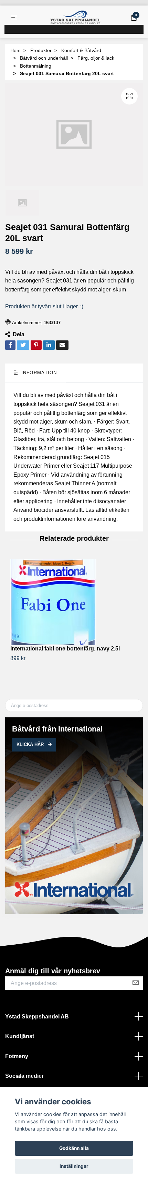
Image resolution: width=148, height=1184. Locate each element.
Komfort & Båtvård (81, 50)
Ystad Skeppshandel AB (37, 1016)
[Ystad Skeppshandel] (75, 17)
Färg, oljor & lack (95, 58)
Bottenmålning (35, 66)
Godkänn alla (74, 1148)
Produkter (41, 50)
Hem (15, 50)
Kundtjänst (19, 1036)
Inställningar (74, 1166)
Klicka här (31, 744)
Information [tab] (38, 372)
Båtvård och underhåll (44, 58)
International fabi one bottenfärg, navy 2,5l (65, 648)
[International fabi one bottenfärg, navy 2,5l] (74, 602)
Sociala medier (24, 1076)
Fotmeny (16, 1056)
